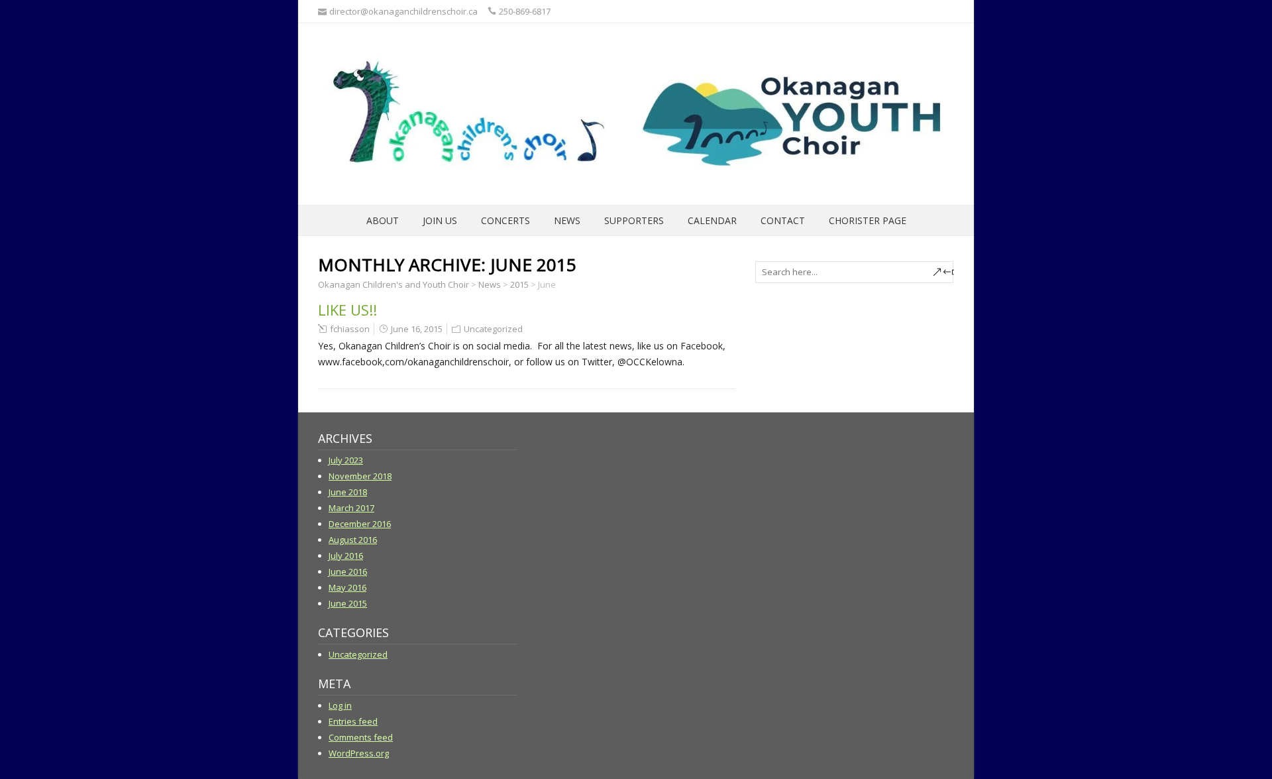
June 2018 (348, 492)
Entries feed (353, 721)
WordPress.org (359, 753)
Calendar (712, 220)
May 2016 (347, 587)
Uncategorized (493, 329)
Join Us (440, 220)
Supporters (634, 220)
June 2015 (348, 603)
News (567, 220)
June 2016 (348, 571)
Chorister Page (867, 220)
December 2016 (360, 524)
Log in (340, 705)
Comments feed (361, 737)
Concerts (505, 220)
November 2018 (360, 476)
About (382, 220)
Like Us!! (347, 310)
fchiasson (350, 329)
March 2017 (351, 508)
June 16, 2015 (417, 329)
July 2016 (346, 556)
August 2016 (353, 540)
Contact (783, 220)
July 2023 (346, 460)
